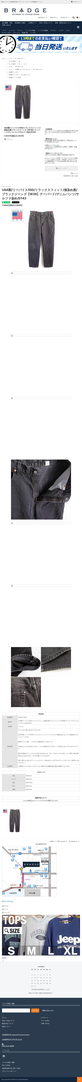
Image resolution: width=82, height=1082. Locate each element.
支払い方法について (46, 23)
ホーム (4, 58)
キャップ (16, 32)
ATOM (8, 1065)
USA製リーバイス (13, 72)
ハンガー (33, 32)
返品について (74, 173)
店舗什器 (25, 32)
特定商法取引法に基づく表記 (11, 1068)
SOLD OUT (62, 168)
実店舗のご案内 (20, 23)
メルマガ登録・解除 (8, 1062)
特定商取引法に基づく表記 (71, 176)
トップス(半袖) (30, 30)
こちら (57, 145)
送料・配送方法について (63, 23)
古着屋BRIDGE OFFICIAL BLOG (12, 1039)
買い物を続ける (73, 841)
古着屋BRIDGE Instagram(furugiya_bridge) (16, 1034)
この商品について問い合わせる (57, 841)
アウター (53, 30)
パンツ (4, 30)
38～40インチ (19, 66)
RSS (3, 1065)
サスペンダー (6, 32)
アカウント (76, 2)
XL (19, 61)
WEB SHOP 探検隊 (8, 1046)
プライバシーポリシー (9, 1071)
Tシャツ (20, 30)
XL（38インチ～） (20, 58)
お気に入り (10, 139)
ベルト (68, 30)
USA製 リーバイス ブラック (22, 69)
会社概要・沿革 (7, 23)
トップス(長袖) (43, 30)
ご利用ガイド (32, 23)
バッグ (61, 30)
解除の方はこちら (48, 1010)
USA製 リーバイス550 (15, 77)
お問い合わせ (6, 25)
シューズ (12, 30)
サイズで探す (12, 61)
